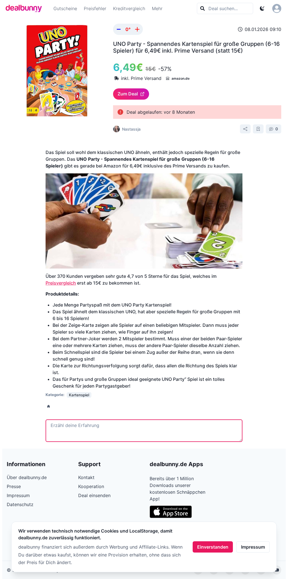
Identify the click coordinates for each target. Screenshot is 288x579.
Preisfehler (95, 8)
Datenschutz (20, 504)
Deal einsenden (94, 495)
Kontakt (86, 477)
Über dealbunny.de (27, 477)
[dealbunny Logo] (26, 8)
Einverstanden (212, 547)
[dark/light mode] (262, 8)
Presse (14, 486)
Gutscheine (65, 8)
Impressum (253, 547)
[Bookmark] (258, 128)
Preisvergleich (61, 283)
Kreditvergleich (129, 8)
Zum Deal (128, 94)
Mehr (157, 8)
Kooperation (91, 486)
